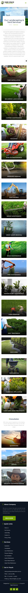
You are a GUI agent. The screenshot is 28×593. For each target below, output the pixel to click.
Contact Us (7, 535)
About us (6, 527)
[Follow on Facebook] (11, 589)
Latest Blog (7, 532)
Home (10, 24)
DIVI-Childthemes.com (14, 583)
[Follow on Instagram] (14, 589)
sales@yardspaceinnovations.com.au (13, 571)
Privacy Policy (8, 537)
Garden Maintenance (9, 558)
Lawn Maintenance (9, 550)
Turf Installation (8, 555)
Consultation (7, 548)
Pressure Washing (9, 553)
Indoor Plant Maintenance (10, 563)
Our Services (7, 530)
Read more (9, 518)
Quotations (7, 545)
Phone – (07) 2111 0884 (10, 573)
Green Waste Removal (10, 560)
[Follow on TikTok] (17, 589)
